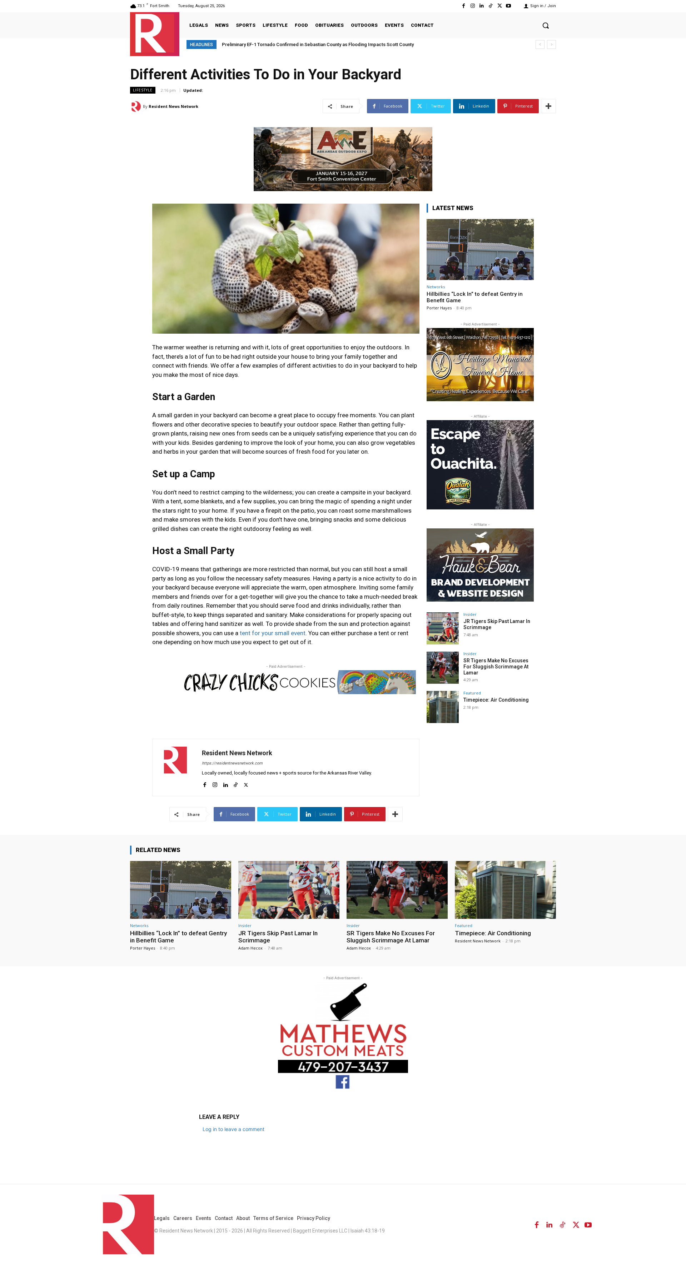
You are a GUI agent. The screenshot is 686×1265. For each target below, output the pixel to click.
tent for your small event (272, 633)
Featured (472, 693)
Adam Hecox (250, 948)
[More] (548, 106)
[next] (551, 44)
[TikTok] (490, 5)
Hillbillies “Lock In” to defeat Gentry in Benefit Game (178, 937)
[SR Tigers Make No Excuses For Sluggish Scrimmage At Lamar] (443, 668)
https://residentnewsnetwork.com (232, 763)
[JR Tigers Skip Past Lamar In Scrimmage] (443, 628)
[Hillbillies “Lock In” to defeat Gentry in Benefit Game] (480, 249)
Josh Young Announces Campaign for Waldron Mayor (281, 44)
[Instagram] (472, 5)
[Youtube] (508, 5)
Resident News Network (173, 106)
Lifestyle (143, 90)
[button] (545, 25)
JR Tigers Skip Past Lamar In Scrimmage (278, 937)
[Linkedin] (481, 5)
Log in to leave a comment (233, 1129)
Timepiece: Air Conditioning (496, 700)
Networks (436, 287)
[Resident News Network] (154, 33)
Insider (470, 614)
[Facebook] (463, 5)
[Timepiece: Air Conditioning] (443, 707)
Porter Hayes (439, 307)
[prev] (540, 44)
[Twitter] (499, 5)
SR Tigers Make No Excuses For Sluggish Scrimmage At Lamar (495, 667)
